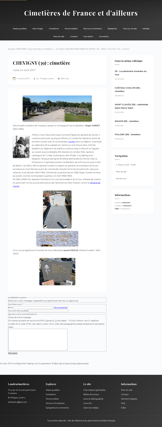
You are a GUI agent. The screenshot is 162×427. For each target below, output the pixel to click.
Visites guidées (20, 28)
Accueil (11, 49)
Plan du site (58, 36)
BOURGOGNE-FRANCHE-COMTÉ (80, 49)
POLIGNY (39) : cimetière (127, 134)
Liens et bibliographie (93, 399)
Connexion (104, 36)
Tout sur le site (130, 28)
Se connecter (60, 307)
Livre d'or (87, 403)
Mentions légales (129, 399)
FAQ (123, 403)
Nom (10, 307)
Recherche (121, 178)
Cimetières (54, 28)
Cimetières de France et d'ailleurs (81, 12)
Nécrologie (37, 28)
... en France (60, 49)
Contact (73, 36)
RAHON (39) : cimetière (127, 121)
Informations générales (94, 390)
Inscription (88, 36)
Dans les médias (90, 408)
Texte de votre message (19, 317)
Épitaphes (112, 28)
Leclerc (72, 142)
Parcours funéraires (92, 28)
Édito (123, 408)
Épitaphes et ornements (57, 408)
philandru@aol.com (17, 402)
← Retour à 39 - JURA (126, 165)
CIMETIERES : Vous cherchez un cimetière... (34, 49)
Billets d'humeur (91, 394)
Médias (146, 28)
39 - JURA (101, 49)
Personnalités (71, 28)
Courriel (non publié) (18, 311)
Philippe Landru (47, 79)
